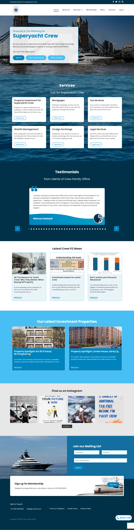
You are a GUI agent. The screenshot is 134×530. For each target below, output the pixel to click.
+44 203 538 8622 (17, 509)
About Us (66, 10)
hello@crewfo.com (34, 509)
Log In (121, 10)
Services (76, 10)
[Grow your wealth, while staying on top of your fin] (52, 409)
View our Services (36, 58)
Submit (78, 468)
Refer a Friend (56, 58)
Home (56, 10)
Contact (111, 10)
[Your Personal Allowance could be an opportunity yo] (110, 409)
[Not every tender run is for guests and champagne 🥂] (81, 409)
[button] (28, 229)
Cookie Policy (72, 509)
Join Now (113, 484)
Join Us (19, 58)
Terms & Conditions (56, 509)
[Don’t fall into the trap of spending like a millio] (23, 409)
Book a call (125, 517)
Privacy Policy (85, 509)
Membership (91, 10)
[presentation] (17, 228)
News (102, 10)
